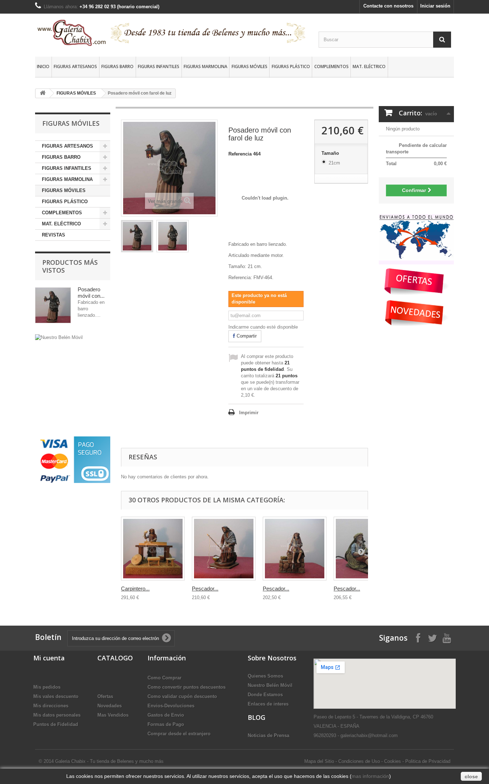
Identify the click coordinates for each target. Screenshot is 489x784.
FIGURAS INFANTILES (158, 66)
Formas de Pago (165, 724)
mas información (370, 776)
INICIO (43, 66)
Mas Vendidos (113, 715)
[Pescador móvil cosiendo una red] (365, 548)
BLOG (256, 717)
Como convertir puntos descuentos (186, 687)
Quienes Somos (265, 676)
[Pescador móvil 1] (224, 548)
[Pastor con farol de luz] (137, 236)
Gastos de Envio (165, 715)
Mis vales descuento (55, 696)
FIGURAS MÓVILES (249, 66)
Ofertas (105, 696)
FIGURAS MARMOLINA (205, 66)
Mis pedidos (46, 687)
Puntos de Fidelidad (55, 724)
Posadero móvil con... (91, 292)
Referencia (240, 154)
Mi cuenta (49, 658)
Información (166, 658)
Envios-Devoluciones (170, 705)
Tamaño (330, 153)
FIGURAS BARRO (117, 66)
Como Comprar (164, 677)
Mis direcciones (50, 705)
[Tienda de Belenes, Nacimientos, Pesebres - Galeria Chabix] (171, 32)
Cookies (392, 761)
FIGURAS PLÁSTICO (291, 66)
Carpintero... (135, 588)
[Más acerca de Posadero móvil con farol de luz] (53, 305)
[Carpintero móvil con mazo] (153, 548)
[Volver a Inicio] (42, 93)
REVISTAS (53, 235)
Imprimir (248, 412)
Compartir (246, 336)
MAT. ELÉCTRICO (369, 66)
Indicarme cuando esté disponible (263, 327)
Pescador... (205, 588)
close (471, 776)
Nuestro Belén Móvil (270, 685)
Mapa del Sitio (319, 761)
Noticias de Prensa (268, 735)
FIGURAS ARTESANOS (75, 66)
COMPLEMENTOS (331, 66)
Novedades (109, 705)
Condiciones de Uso (359, 761)
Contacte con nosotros (388, 6)
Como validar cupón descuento (182, 696)
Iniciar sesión (435, 6)
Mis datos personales (57, 715)
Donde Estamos (265, 694)
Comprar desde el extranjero (178, 733)
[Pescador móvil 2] (294, 548)
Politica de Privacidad (427, 761)
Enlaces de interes (268, 704)
